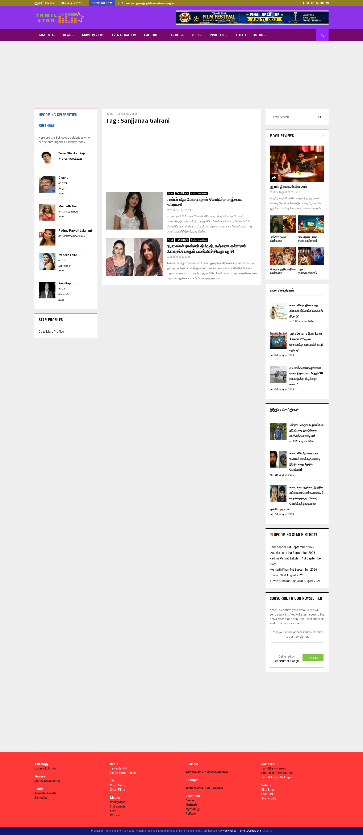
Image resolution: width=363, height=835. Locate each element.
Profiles (217, 35)
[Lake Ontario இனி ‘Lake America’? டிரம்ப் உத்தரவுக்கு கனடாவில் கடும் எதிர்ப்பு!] (278, 347)
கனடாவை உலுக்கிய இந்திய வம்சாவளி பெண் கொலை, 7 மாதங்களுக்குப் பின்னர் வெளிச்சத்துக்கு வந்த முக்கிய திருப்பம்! (296, 498)
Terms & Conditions (249, 830)
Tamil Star (46, 35)
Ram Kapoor (67, 283)
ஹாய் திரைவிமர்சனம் (288, 186)
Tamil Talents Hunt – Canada (204, 788)
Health (240, 35)
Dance (190, 800)
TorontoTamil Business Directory (207, 772)
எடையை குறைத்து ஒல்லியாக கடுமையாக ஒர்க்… (151, 3)
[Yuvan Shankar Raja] (47, 167)
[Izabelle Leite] (47, 268)
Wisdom (115, 815)
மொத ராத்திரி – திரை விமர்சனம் (283, 271)
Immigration (118, 802)
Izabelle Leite (67, 255)
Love (113, 811)
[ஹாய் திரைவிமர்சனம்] (297, 164)
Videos (197, 35)
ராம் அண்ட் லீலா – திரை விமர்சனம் (308, 239)
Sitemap (267, 830)
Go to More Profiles (51, 331)
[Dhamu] (47, 191)
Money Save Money (47, 780)
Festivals (191, 804)
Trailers (177, 35)
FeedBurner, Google (287, 661)
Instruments (117, 806)
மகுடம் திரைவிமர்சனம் (307, 271)
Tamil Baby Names (273, 768)
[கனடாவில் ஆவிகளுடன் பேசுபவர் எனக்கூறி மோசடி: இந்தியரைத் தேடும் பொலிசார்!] (278, 467)
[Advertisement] (181, 75)
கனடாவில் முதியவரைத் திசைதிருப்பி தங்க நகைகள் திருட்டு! (306, 310)
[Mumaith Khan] (47, 220)
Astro (258, 35)
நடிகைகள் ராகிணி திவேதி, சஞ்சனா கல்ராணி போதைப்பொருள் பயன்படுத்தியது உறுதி (206, 249)
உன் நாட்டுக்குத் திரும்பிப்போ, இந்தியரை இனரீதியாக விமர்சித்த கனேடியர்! (306, 430)
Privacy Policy (228, 830)
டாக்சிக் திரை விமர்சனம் (278, 239)
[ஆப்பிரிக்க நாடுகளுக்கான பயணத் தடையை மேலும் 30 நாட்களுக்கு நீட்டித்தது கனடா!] (278, 381)
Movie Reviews (93, 35)
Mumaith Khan (68, 206)
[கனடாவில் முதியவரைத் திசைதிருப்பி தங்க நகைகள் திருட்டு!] (278, 319)
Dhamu (63, 177)
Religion (191, 813)
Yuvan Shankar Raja (71, 153)
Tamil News (182, 193)
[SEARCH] (319, 117)
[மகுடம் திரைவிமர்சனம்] (311, 256)
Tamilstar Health (45, 793)
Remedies (40, 797)
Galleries (151, 35)
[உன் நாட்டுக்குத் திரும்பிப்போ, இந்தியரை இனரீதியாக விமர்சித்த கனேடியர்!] (278, 438)
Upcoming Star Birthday (295, 534)
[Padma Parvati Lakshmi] (47, 244)
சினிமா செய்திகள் (199, 193)
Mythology (193, 809)
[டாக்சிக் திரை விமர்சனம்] (283, 224)
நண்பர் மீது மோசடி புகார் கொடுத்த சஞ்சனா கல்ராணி (204, 202)
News (67, 35)
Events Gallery (124, 35)
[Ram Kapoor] (47, 297)
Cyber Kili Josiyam (46, 768)
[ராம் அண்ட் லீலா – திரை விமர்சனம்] (311, 224)
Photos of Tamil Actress (277, 773)
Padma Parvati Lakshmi (75, 230)
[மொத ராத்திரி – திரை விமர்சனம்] (283, 256)
